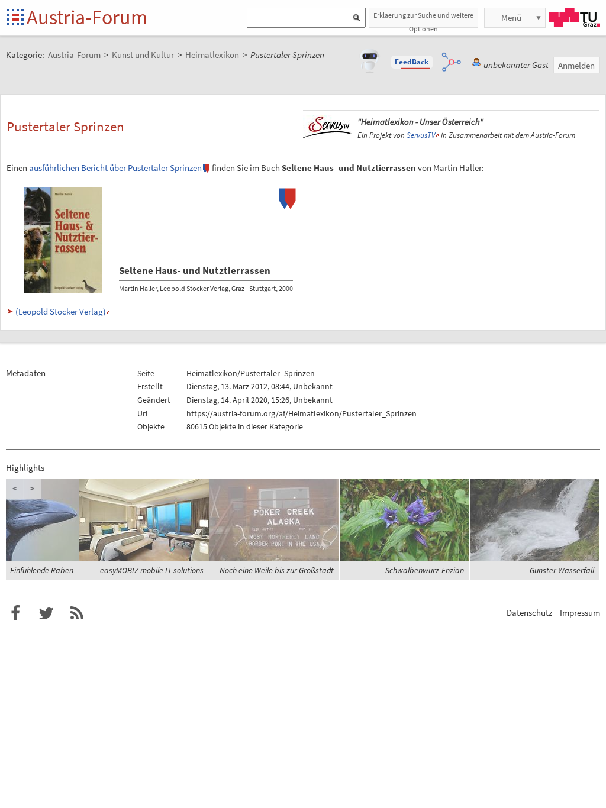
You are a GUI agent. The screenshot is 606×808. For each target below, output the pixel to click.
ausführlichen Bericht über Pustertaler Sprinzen (115, 167)
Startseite (16, 18)
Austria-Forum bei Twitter (46, 613)
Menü (511, 17)
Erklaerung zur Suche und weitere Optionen (423, 19)
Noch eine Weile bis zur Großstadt (277, 570)
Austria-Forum (87, 17)
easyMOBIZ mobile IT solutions (152, 570)
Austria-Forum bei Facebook (15, 613)
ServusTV (421, 135)
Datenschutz (529, 612)
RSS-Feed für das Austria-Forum (76, 613)
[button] (412, 62)
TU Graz (574, 17)
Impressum (580, 612)
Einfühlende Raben (41, 570)
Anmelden (576, 65)
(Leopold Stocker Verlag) (60, 311)
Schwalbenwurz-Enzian (424, 570)
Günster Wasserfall (562, 570)
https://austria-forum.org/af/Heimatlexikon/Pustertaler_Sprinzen (301, 413)
